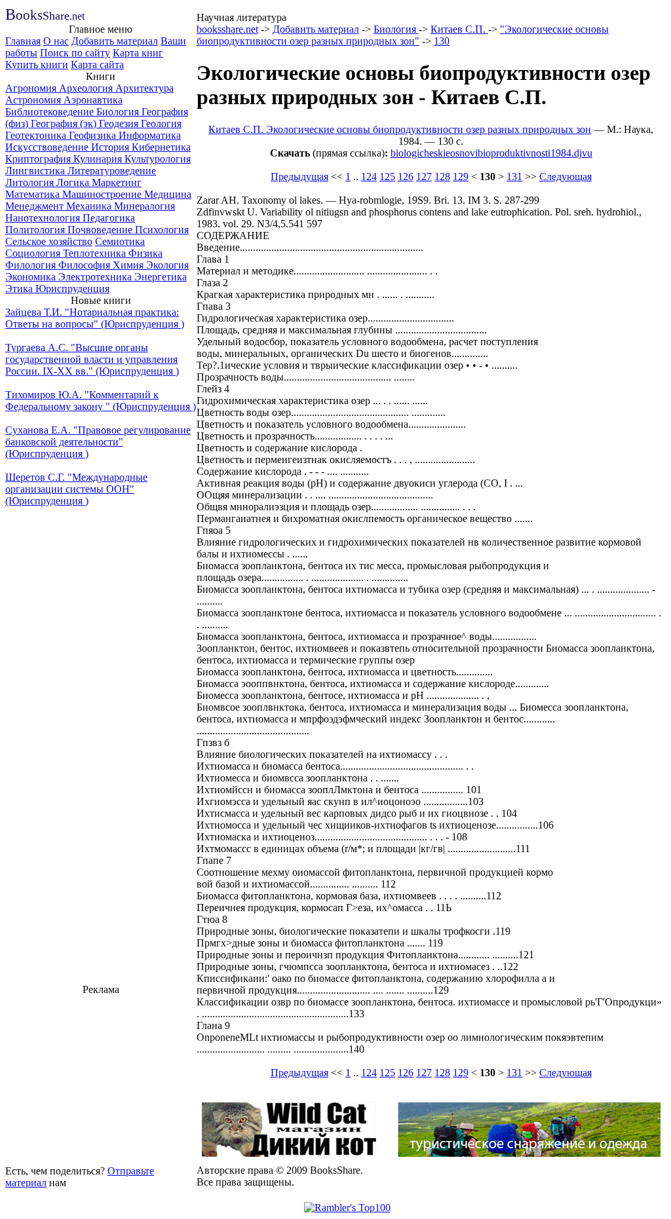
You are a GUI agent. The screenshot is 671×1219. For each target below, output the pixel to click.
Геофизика (94, 135)
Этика (20, 288)
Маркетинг (117, 182)
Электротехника (96, 276)
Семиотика (120, 241)
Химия (129, 265)
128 (442, 176)
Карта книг (138, 52)
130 (442, 41)
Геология (161, 123)
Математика (33, 194)
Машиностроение (103, 194)
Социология (34, 253)
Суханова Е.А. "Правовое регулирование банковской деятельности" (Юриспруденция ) (98, 441)
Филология (31, 265)
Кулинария (99, 158)
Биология (119, 111)
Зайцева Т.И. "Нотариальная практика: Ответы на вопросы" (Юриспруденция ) (94, 318)
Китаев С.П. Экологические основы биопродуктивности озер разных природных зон (399, 129)
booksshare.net (227, 29)
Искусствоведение (48, 147)
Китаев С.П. (459, 29)
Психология (162, 229)
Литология (30, 182)
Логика (74, 182)
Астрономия (34, 99)
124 (369, 176)
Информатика (150, 135)
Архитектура (144, 88)
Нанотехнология (44, 217)
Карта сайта (97, 64)
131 (514, 176)
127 (424, 176)
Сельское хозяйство (48, 241)
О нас (56, 41)
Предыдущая (299, 176)
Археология (87, 88)
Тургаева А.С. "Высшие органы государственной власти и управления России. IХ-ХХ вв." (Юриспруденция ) (92, 359)
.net (45, 16)
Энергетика (160, 276)
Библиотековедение (50, 111)
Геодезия (120, 123)
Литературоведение (111, 170)
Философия (85, 265)
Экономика (31, 276)
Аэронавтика (93, 99)
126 (405, 176)
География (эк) (65, 123)
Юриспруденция (72, 288)
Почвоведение (101, 229)
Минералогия (144, 206)
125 (387, 176)
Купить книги (36, 64)
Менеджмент (35, 206)
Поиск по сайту (75, 52)
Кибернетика (161, 147)
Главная (23, 41)
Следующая (565, 176)
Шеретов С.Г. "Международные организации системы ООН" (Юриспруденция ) (76, 489)
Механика (90, 206)
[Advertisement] (101, 1078)
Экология (167, 265)
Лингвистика (36, 170)
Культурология (158, 158)
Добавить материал (114, 41)
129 (461, 176)
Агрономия (32, 88)
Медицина (167, 194)
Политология (36, 229)
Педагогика (109, 217)
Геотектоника (37, 135)
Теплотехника (95, 253)
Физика (145, 253)
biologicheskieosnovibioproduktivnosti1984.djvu (491, 153)
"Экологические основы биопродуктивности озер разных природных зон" (403, 35)
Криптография (39, 158)
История (111, 147)
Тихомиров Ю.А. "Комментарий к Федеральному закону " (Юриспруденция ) (100, 400)
